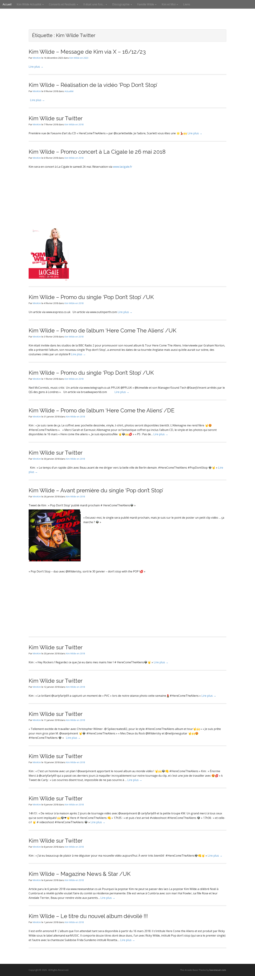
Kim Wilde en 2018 (74, 124)
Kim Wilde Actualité (29, 4)
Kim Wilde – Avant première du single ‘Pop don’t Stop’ (96, 490)
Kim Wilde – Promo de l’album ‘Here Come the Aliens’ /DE (102, 410)
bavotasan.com (218, 970)
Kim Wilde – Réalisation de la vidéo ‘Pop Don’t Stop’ (93, 85)
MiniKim (37, 57)
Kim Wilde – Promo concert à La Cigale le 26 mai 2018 (97, 151)
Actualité (69, 91)
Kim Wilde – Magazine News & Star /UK (80, 874)
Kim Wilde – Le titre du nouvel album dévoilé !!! (88, 916)
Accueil (7, 4)
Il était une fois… (94, 4)
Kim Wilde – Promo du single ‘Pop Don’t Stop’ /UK (91, 297)
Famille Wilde (146, 4)
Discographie (121, 4)
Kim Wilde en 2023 (78, 57)
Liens (186, 4)
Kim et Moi (169, 4)
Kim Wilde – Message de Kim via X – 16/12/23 (87, 51)
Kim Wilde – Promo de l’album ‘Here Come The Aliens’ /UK (102, 330)
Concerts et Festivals (62, 4)
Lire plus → (36, 67)
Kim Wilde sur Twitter (56, 118)
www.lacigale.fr (122, 167)
